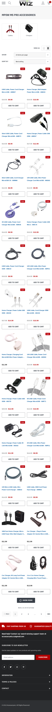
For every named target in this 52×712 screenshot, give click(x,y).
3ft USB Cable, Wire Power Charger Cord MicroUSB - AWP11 (38, 444)
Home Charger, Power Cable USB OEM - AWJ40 (13, 312)
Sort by (5, 61)
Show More (27, 600)
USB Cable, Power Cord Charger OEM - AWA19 (13, 267)
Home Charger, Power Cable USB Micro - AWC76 (38, 223)
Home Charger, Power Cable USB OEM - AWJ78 (13, 400)
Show (4, 55)
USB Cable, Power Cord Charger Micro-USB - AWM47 (13, 91)
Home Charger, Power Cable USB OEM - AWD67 (38, 135)
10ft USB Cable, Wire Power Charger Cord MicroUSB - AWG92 (38, 179)
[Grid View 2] (48, 48)
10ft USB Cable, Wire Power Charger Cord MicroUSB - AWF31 (38, 267)
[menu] (3, 3)
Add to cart (13, 105)
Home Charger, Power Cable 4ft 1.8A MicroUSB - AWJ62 (12, 444)
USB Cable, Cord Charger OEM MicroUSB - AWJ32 (37, 312)
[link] (13, 77)
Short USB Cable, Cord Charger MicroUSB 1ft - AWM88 (13, 179)
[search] (9, 3)
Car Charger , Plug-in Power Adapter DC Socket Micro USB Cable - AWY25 (37, 532)
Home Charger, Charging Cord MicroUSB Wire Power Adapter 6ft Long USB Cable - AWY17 (12, 356)
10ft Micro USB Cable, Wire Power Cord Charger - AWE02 (12, 488)
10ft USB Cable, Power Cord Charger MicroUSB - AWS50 (36, 356)
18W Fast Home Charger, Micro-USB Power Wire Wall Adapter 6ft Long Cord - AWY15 (13, 532)
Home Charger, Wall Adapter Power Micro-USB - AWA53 (37, 91)
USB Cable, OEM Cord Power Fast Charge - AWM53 (37, 488)
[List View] (44, 48)
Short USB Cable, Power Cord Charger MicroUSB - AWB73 (12, 135)
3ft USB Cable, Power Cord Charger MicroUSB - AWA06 (11, 223)
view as (37, 48)
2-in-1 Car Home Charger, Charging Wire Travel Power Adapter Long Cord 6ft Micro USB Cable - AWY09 (38, 577)
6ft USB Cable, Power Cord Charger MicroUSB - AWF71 (36, 400)
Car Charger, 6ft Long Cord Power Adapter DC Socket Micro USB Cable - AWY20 (13, 577)
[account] (43, 3)
